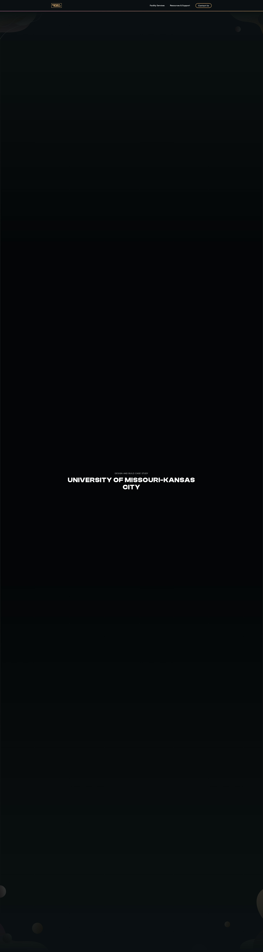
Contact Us (203, 5)
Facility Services (157, 5)
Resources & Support (180, 5)
